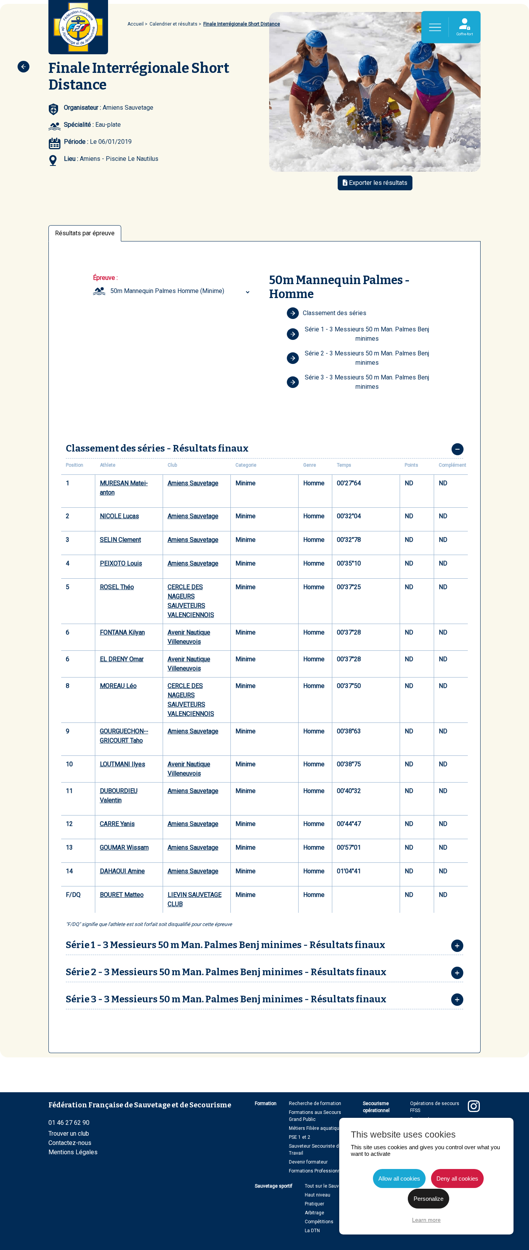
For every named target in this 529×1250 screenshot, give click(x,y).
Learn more (426, 1220)
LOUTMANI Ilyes (122, 764)
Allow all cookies (399, 1178)
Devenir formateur (308, 1162)
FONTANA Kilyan (122, 632)
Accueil (135, 24)
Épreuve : (105, 277)
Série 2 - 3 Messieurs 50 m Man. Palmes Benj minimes (367, 358)
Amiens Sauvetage (193, 483)
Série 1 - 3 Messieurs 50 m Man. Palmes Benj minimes (367, 334)
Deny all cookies (457, 1178)
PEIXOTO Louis (121, 563)
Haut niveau (317, 1195)
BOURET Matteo (122, 894)
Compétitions (319, 1221)
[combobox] (180, 291)
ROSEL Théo (117, 587)
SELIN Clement (120, 539)
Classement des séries (334, 313)
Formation (266, 1103)
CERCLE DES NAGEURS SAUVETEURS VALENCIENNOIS (191, 601)
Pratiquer (314, 1204)
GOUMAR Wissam (124, 847)
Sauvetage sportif (273, 1186)
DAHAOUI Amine (122, 871)
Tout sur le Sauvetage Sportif (335, 1186)
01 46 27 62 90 (68, 1122)
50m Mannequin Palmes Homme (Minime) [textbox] (167, 291)
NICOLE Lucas (119, 516)
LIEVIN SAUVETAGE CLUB (195, 899)
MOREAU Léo (118, 686)
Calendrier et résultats (173, 24)
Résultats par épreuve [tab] (85, 233)
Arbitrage (314, 1213)
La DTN (312, 1230)
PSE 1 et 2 (299, 1137)
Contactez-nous (69, 1143)
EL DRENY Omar (122, 659)
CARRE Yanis (117, 824)
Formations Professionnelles (320, 1171)
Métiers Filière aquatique (315, 1128)
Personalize (428, 1198)
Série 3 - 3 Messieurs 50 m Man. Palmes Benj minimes (367, 382)
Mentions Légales (73, 1152)
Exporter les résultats (377, 182)
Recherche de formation (315, 1103)
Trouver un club (68, 1133)
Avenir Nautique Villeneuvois (189, 637)
